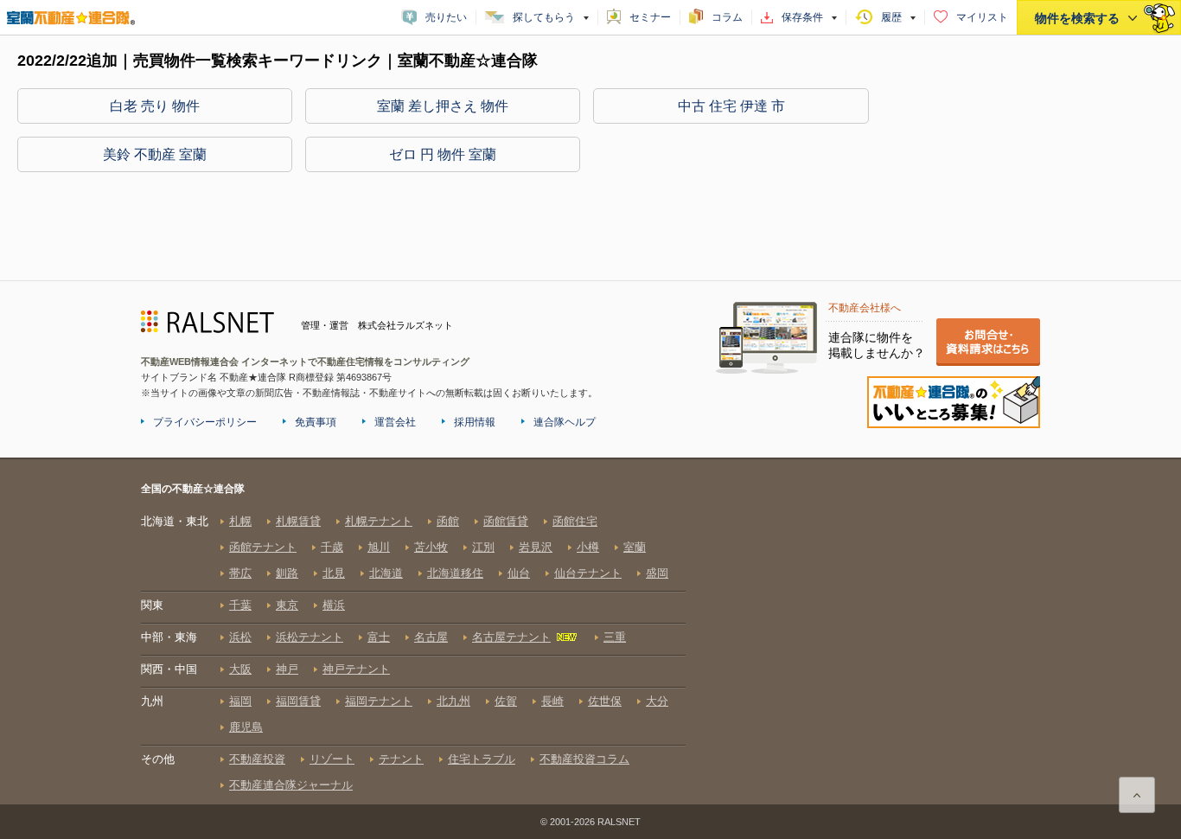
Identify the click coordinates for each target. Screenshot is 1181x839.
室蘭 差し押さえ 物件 (442, 106)
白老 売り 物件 (155, 106)
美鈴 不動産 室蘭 (155, 154)
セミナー (650, 17)
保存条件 (802, 17)
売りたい (446, 17)
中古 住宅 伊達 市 (731, 106)
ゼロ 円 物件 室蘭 (442, 154)
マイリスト (982, 17)
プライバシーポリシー (205, 422)
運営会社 (395, 422)
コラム (727, 17)
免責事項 (315, 422)
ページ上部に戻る (1137, 795)
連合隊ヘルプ (564, 422)
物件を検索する (1077, 18)
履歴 (891, 17)
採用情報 (474, 422)
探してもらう (544, 17)
